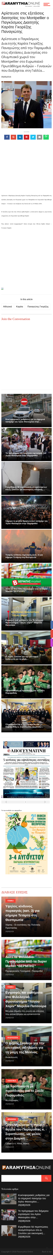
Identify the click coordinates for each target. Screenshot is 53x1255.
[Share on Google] (13, 137)
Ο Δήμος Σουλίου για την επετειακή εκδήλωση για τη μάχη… (21, 657)
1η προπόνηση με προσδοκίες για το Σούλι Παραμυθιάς (24, 1090)
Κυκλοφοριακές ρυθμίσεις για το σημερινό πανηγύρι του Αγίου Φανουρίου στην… (25, 420)
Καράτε (19, 306)
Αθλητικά (7, 306)
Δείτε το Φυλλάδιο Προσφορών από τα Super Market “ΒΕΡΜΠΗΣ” (26, 961)
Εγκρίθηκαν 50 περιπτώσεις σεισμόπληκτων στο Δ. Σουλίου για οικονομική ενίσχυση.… (26, 488)
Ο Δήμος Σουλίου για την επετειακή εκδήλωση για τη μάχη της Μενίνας (24, 1047)
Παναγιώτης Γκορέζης (38, 306)
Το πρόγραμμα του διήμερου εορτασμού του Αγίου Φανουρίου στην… (33, 1214)
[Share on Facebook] (7, 137)
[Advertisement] (26, 171)
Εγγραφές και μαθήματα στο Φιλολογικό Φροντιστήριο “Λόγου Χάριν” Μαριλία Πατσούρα (24, 622)
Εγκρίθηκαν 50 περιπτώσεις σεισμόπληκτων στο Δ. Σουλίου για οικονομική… (33, 1230)
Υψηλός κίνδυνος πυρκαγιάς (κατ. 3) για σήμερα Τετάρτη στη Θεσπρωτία (24, 556)
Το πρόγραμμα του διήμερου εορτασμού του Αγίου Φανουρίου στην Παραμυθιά (25, 454)
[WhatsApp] (46, 137)
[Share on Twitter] (33, 137)
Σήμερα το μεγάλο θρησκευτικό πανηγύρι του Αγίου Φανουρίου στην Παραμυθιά (26, 522)
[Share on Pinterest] (26, 137)
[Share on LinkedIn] (20, 137)
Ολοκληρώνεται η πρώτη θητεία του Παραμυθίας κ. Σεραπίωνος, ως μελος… (24, 725)
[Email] (39, 137)
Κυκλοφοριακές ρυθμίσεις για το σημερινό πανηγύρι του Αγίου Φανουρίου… (33, 1198)
